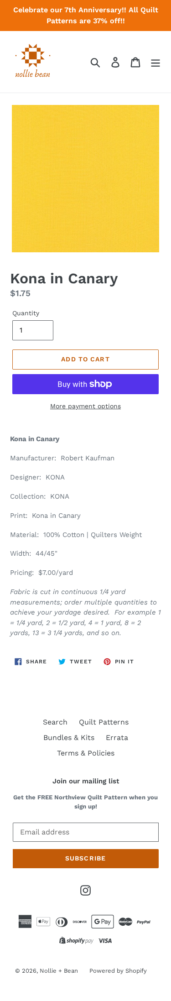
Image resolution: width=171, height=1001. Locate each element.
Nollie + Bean (59, 970)
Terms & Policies (85, 753)
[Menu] (155, 62)
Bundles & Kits (68, 737)
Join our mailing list (85, 781)
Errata (117, 737)
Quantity (25, 313)
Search (55, 722)
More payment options (85, 406)
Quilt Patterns (104, 722)
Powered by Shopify (118, 970)
